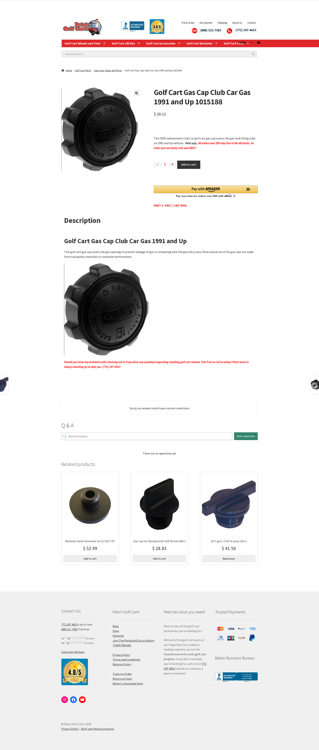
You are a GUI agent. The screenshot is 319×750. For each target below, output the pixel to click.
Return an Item (122, 678)
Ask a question (246, 436)
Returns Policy (122, 664)
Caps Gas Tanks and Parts (108, 70)
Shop (116, 631)
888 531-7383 (69, 629)
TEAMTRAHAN (122, 645)
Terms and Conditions (126, 659)
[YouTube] (82, 699)
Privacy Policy (121, 655)
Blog (116, 626)
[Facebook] (73, 699)
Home (69, 70)
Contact (251, 22)
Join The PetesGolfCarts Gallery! (133, 640)
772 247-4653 (69, 624)
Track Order (188, 22)
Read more (229, 558)
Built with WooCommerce (97, 729)
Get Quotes (206, 22)
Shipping (222, 22)
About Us (237, 22)
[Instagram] (64, 699)
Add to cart (188, 164)
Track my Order (122, 674)
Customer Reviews (73, 652)
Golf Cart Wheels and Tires (82, 43)
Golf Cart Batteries (199, 43)
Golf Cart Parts (83, 70)
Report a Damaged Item (128, 683)
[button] (137, 93)
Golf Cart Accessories (160, 43)
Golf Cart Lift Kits (123, 43)
